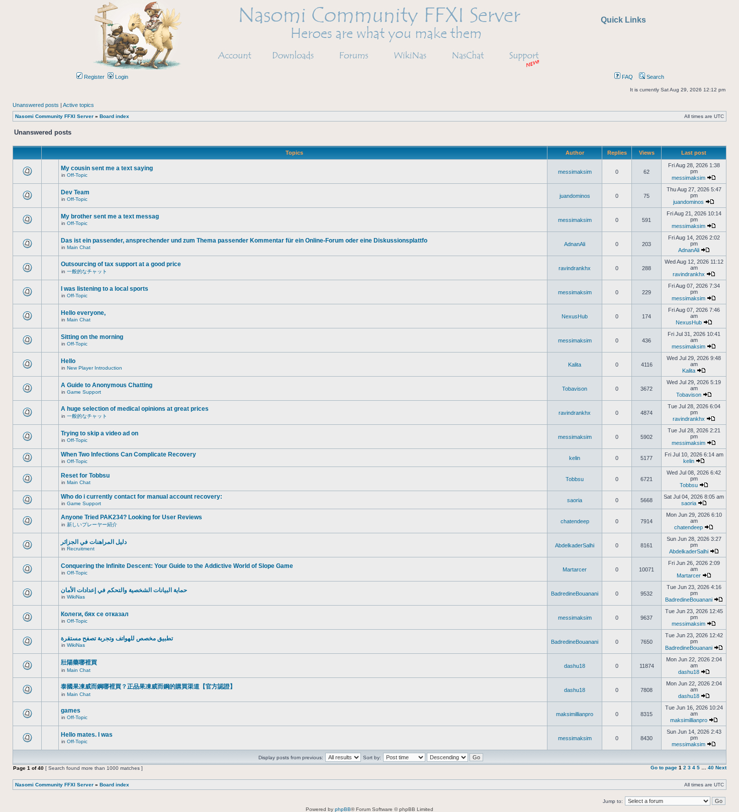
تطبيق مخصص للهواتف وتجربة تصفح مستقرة (117, 638)
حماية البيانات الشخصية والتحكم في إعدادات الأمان (124, 590)
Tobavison (574, 389)
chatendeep (575, 521)
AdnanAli (574, 244)
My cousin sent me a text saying (107, 168)
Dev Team (75, 192)
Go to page (664, 767)
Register (93, 77)
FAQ (626, 77)
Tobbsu (575, 479)
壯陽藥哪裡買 (79, 662)
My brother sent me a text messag (110, 216)
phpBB (343, 809)
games (70, 710)
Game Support (84, 392)
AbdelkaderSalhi (574, 545)
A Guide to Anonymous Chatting (106, 385)
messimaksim (575, 172)
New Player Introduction (94, 368)
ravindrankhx (575, 268)
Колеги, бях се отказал (95, 614)
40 (711, 767)
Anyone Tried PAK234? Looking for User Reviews (131, 517)
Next (720, 767)
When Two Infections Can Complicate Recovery (128, 454)
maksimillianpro (574, 714)
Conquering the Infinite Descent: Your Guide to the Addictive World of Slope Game (177, 565)
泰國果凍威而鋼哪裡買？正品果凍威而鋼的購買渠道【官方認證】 (148, 686)
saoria (574, 500)
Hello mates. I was (87, 734)
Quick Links (623, 20)
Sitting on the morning (92, 336)
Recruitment (81, 548)
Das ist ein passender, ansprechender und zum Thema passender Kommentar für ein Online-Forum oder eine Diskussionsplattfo (244, 240)
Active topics (78, 105)
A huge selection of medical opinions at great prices (135, 408)
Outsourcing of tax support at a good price (121, 264)
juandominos (575, 196)
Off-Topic (77, 175)
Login (121, 77)
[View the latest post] (711, 178)
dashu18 (574, 666)
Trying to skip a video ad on (99, 433)
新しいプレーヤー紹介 (92, 524)
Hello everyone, (83, 312)
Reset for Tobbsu (85, 475)
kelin (574, 458)
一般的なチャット (87, 271)
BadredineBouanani (574, 594)
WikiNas (76, 597)
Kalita (574, 365)
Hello (68, 361)
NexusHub (575, 316)
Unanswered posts (36, 105)
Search (654, 77)
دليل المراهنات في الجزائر (94, 541)
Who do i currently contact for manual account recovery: (141, 496)
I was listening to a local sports (104, 288)
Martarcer (575, 569)
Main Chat (78, 247)
